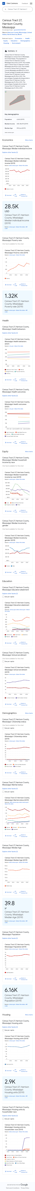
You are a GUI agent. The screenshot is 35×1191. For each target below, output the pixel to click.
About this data (23, 165)
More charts (29, 140)
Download (9, 195)
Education (14, 41)
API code (16, 195)
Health (27, 38)
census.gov (12, 227)
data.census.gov (13, 165)
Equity (6, 41)
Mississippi (23, 32)
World (20, 34)
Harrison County (13, 32)
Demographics (25, 41)
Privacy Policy (25, 1188)
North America (12, 34)
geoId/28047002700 (20, 30)
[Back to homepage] (3, 3)
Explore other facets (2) (10, 152)
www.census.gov (9, 132)
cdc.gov (11, 346)
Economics (18, 38)
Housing (6, 43)
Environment (16, 43)
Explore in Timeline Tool (24, 195)
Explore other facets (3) (10, 789)
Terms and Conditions (12, 1188)
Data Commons (12, 3)
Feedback (25, 3)
